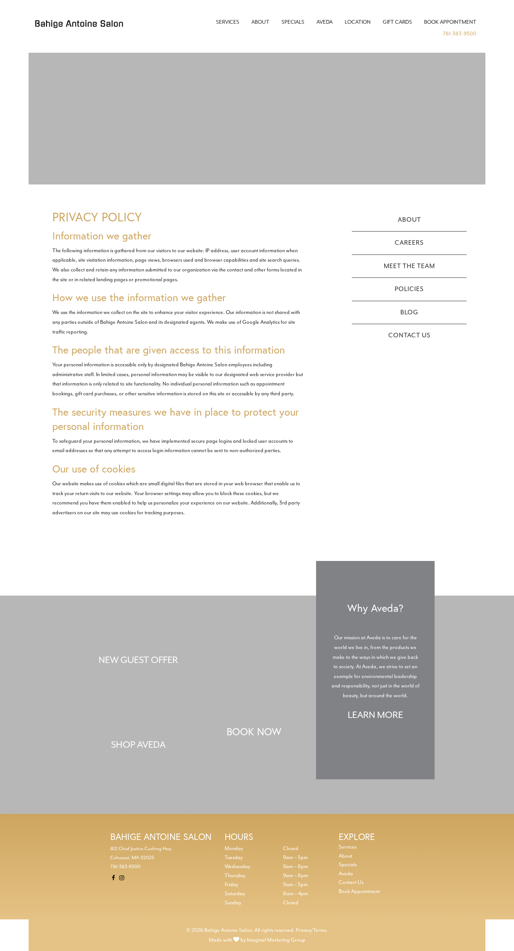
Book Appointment (450, 22)
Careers (409, 243)
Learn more (375, 715)
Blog (409, 312)
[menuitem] (227, 22)
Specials (292, 22)
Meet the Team (409, 266)
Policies (409, 289)
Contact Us (409, 335)
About (260, 22)
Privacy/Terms (311, 930)
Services (227, 22)
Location (358, 22)
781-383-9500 (459, 33)
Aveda (324, 22)
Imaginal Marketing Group (276, 940)
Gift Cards (397, 22)
